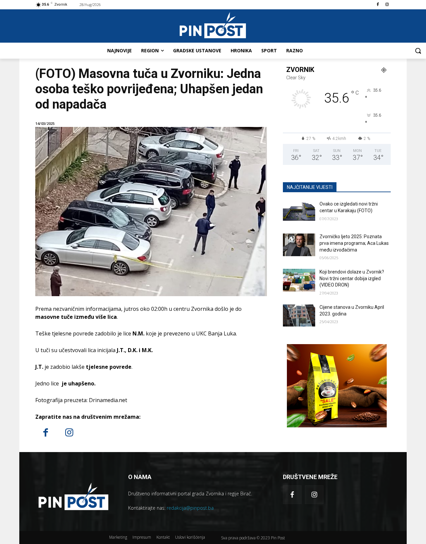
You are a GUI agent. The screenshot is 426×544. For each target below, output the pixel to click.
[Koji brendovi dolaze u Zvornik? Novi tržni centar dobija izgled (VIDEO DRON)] (299, 280)
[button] (418, 51)
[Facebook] (377, 5)
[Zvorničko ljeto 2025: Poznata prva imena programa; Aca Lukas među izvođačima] (299, 245)
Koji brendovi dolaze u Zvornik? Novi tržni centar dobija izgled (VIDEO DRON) (352, 278)
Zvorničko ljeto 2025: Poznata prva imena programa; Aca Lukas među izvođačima (354, 243)
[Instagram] (387, 5)
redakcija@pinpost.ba (190, 508)
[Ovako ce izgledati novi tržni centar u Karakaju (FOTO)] (299, 212)
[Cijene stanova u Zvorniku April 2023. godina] (299, 315)
